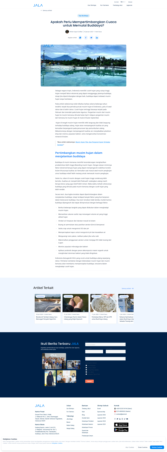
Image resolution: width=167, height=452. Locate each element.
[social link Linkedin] (120, 419)
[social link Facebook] (115, 419)
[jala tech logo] (38, 5)
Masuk (130, 2)
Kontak (116, 2)
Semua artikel (47, 10)
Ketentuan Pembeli (88, 421)
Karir (83, 412)
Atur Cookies (130, 447)
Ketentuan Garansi (87, 424)
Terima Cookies (157, 447)
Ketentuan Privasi (87, 427)
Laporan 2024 (101, 421)
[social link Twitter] (117, 419)
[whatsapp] (80, 38)
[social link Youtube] (127, 419)
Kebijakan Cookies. (57, 443)
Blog (83, 415)
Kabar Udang (70, 425)
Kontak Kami (86, 418)
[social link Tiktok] (125, 419)
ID (123, 2)
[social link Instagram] (122, 419)
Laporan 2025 (101, 418)
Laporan (129, 5)
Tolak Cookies (142, 447)
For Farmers (104, 5)
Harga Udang (70, 428)
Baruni (68, 422)
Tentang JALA (117, 5)
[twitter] (91, 38)
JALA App (70, 419)
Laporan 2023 (101, 424)
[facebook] (86, 38)
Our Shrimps (92, 5)
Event (99, 408)
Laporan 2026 (101, 415)
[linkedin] (97, 38)
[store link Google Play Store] (121, 430)
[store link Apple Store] (121, 425)
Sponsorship (101, 412)
